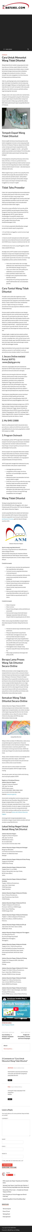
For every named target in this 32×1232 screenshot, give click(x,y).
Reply (10, 1080)
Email (4, 1146)
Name (4, 1139)
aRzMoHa (10, 1067)
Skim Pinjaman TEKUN (8, 1025)
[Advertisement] (16, 31)
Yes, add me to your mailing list (13, 1160)
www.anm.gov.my (11, 794)
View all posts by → (8, 1048)
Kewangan (4, 54)
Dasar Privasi (6, 1211)
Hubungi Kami (6, 1216)
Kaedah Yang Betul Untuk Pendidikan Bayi (14, 1199)
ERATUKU (13, 1227)
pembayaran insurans (7, 519)
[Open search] (28, 49)
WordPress (10, 1230)
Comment (5, 1118)
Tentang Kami (6, 1214)
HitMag (17, 1230)
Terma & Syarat (7, 1208)
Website (4, 1153)
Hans (9, 1086)
